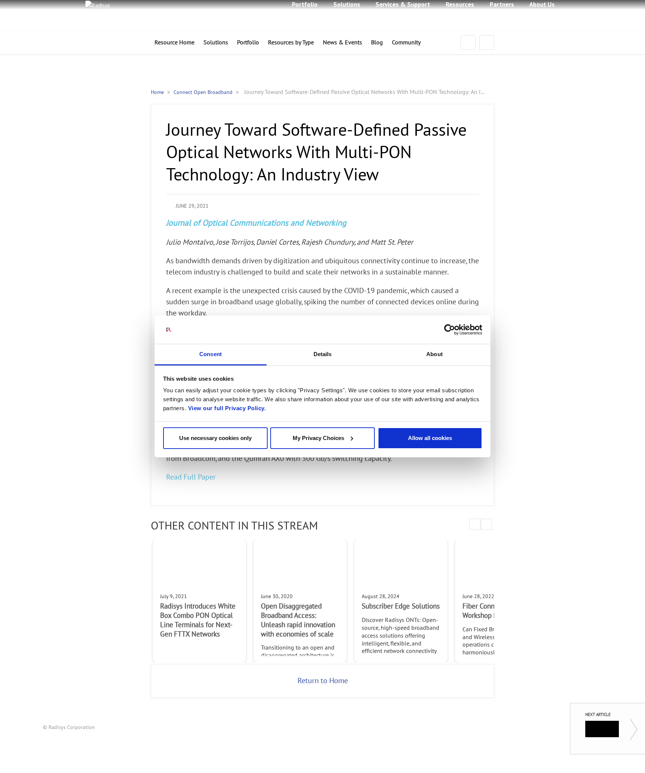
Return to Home (322, 680)
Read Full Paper (191, 477)
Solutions (215, 42)
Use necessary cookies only (215, 438)
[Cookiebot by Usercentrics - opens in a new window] (449, 329)
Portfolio (248, 42)
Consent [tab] (210, 354)
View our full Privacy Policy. (227, 408)
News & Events (342, 42)
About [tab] (434, 354)
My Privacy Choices (318, 438)
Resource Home (174, 42)
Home (158, 92)
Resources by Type (291, 42)
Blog (377, 42)
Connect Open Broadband (204, 92)
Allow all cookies (430, 438)
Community (406, 42)
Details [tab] (323, 354)
